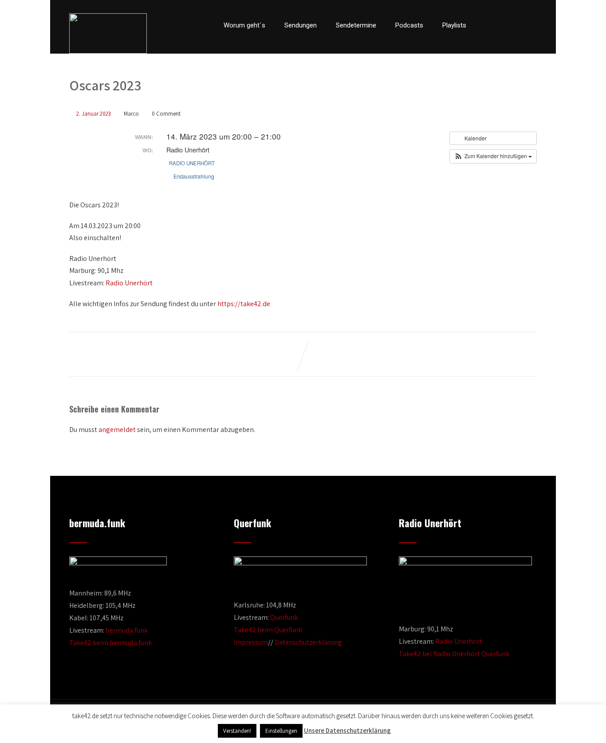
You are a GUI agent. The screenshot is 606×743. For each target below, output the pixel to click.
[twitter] (502, 25)
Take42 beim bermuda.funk (110, 642)
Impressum (251, 642)
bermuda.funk (127, 630)
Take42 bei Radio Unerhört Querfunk (454, 653)
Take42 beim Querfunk (268, 629)
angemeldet (117, 429)
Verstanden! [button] (237, 731)
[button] (493, 156)
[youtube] (517, 25)
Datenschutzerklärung (308, 642)
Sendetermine (356, 25)
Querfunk (284, 617)
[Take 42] (108, 33)
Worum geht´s (244, 25)
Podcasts (409, 25)
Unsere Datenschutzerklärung (347, 730)
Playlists (454, 25)
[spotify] (534, 25)
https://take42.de (243, 303)
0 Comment (166, 113)
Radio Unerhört (192, 163)
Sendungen (300, 25)
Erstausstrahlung (193, 176)
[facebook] (487, 25)
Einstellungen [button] (281, 731)
